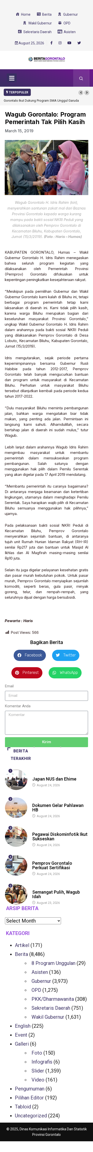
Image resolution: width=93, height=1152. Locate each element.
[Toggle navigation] (12, 77)
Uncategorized (31, 1116)
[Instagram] (60, 43)
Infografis (41, 1062)
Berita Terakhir (21, 755)
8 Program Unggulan (53, 963)
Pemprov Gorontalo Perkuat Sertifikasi (52, 865)
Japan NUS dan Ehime (54, 779)
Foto (36, 1053)
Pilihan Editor (29, 1098)
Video (37, 1080)
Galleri (22, 1044)
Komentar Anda (18, 706)
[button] (80, 92)
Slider (37, 1071)
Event (21, 1035)
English (23, 1026)
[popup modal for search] (81, 78)
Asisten (39, 972)
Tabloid (23, 1107)
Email (9, 686)
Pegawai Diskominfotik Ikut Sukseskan (60, 836)
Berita (37, 774)
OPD (36, 990)
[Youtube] (69, 43)
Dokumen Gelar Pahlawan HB (58, 807)
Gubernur (41, 981)
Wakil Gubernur (47, 1017)
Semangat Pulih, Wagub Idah (56, 894)
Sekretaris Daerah (50, 1008)
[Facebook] (51, 43)
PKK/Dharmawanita (52, 999)
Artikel (22, 945)
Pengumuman (29, 1089)
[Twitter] (79, 43)
